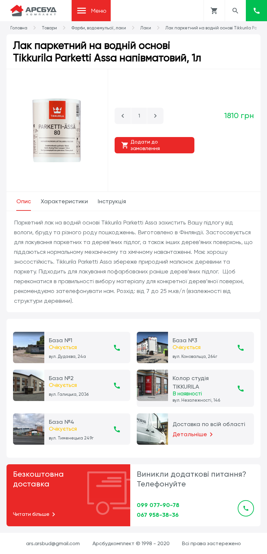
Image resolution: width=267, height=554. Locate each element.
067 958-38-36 (158, 514)
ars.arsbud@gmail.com (53, 543)
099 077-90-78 (158, 505)
